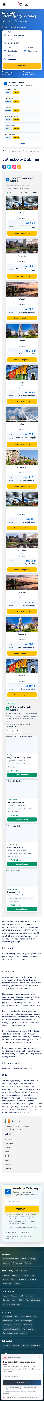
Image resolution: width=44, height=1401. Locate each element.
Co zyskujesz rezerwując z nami (15, 1333)
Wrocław (17, 1283)
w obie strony (8, 27)
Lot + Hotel (23, 21)
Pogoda (8, 1168)
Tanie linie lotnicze (33, 1300)
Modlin (5, 1279)
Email (14, 167)
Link (19, 167)
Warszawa (7, 1283)
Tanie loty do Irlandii (32, 151)
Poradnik (25, 1345)
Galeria (7, 1164)
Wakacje (32, 1259)
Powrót (30, 47)
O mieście (8, 1139)
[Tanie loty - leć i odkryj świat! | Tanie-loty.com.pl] (3, 151)
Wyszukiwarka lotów (29, 1316)
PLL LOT (21, 1300)
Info (17, 1126)
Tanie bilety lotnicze (10, 1259)
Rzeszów (22, 1279)
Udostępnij (4, 167)
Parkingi (28, 1263)
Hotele (7, 1156)
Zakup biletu (7, 1321)
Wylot (10, 47)
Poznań (13, 1279)
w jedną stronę (21, 27)
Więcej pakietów (13, 731)
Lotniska (19, 1129)
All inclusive (35, 1345)
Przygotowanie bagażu (23, 1321)
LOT (21, 1296)
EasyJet (6, 1300)
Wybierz (16, 92)
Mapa (7, 1160)
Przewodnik (7, 1316)
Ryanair (5, 1296)
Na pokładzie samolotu (11, 1329)
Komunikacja (9, 1129)
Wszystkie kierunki (15, 151)
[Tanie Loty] (22, 4)
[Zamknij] (39, 1357)
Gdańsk (6, 1275)
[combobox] (24, 35)
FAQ (16, 1316)
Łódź (32, 1275)
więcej (22, 144)
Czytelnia (6, 1345)
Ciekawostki (9, 1126)
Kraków (25, 1275)
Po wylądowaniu (29, 1329)
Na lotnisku (28, 1325)
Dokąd (10, 39)
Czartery (6, 1263)
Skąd (9, 32)
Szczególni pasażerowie (12, 1325)
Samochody (17, 1263)
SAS (13, 1300)
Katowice (15, 1275)
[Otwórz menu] (4, 4)
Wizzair (14, 1296)
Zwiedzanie (25, 1126)
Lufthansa (29, 1296)
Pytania (16, 1345)
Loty (8, 21)
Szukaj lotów (22, 66)
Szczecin (32, 1279)
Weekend (8, 1152)
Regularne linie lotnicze (11, 1304)
